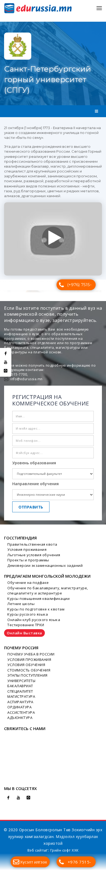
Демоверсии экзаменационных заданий (45, 565)
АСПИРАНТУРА (20, 701)
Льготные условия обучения (33, 554)
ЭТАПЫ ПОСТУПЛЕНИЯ (27, 675)
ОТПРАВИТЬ (30, 507)
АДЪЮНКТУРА (19, 717)
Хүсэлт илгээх (33, 862)
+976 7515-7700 (79, 863)
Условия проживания (26, 549)
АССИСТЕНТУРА (21, 712)
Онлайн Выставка (24, 633)
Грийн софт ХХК (64, 850)
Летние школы (21, 603)
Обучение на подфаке (28, 582)
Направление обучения (35, 483)
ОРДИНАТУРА (19, 707)
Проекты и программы (28, 560)
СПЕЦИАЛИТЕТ (20, 691)
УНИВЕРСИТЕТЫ (21, 680)
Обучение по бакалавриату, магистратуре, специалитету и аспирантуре (47, 591)
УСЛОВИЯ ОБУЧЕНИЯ (26, 664)
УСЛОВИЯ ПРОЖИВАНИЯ (29, 659)
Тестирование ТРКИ (25, 624)
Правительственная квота (32, 544)
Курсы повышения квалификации (38, 598)
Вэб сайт (35, 850)
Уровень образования (34, 462)
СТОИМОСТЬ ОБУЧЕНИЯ (28, 670)
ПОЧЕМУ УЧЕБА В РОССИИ (31, 654)
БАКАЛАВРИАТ (20, 685)
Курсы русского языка (27, 614)
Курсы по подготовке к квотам (35, 609)
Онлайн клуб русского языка (33, 619)
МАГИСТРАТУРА (21, 696)
